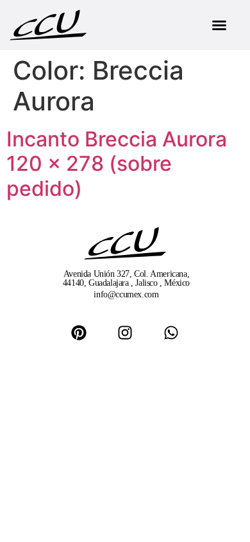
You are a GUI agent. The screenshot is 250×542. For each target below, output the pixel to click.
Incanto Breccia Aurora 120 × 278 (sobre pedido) (116, 164)
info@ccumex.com (126, 294)
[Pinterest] (79, 333)
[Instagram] (125, 333)
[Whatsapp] (171, 333)
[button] (219, 25)
